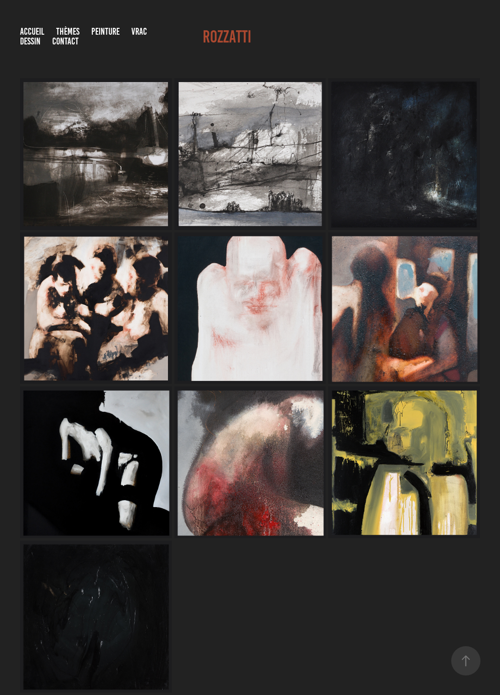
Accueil (32, 31)
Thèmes (68, 31)
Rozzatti (227, 36)
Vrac (139, 31)
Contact (65, 41)
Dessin (30, 41)
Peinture (105, 31)
